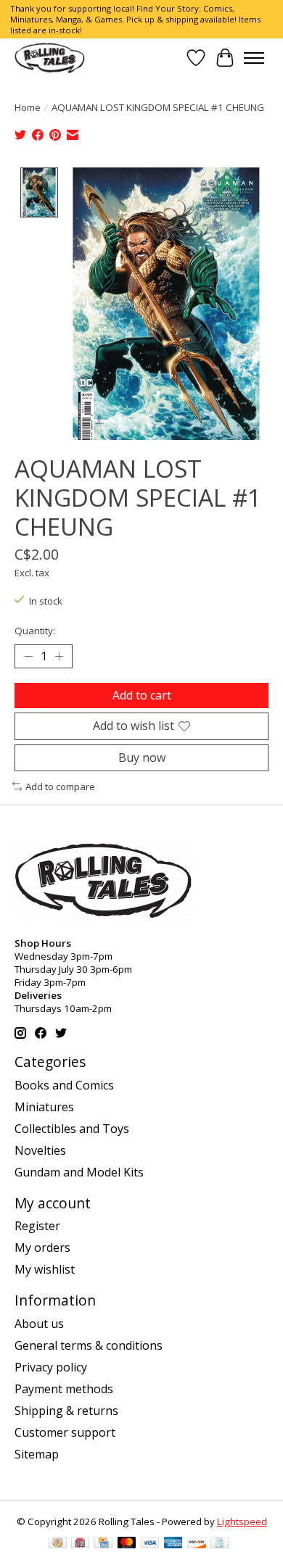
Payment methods (64, 1389)
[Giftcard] (80, 1544)
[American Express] (173, 1544)
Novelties (40, 1150)
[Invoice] (219, 1544)
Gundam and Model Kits (79, 1172)
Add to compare (60, 786)
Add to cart (141, 695)
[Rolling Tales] (50, 57)
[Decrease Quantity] (28, 656)
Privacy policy (51, 1367)
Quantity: (35, 630)
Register (37, 1226)
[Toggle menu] (253, 57)
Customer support (65, 1432)
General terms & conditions (89, 1345)
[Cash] (58, 1544)
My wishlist (45, 1269)
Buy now (141, 757)
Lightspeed (242, 1521)
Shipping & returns (66, 1411)
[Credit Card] (103, 1544)
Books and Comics (64, 1085)
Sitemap (37, 1454)
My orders (42, 1247)
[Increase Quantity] (58, 656)
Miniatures (44, 1107)
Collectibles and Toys (72, 1129)
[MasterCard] (127, 1544)
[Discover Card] (196, 1544)
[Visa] (150, 1544)
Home (28, 107)
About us (39, 1324)
